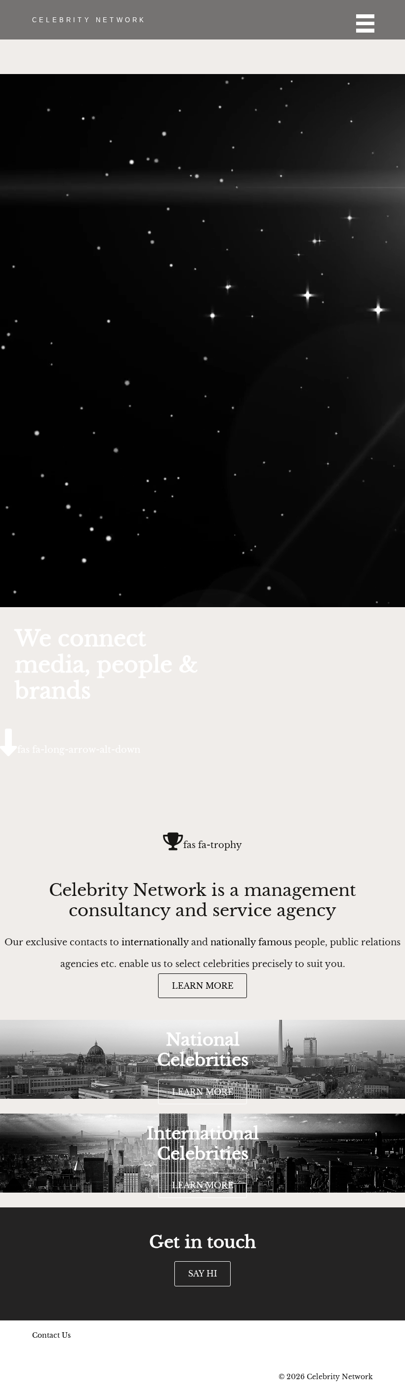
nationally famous (251, 942)
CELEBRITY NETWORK (89, 20)
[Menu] (359, 19)
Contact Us (51, 1335)
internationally (155, 942)
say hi (202, 1273)
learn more (203, 986)
